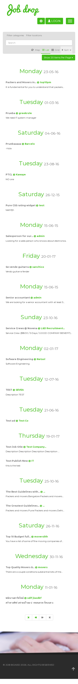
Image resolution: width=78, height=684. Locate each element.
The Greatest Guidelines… (23, 505)
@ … (42, 491)
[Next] (42, 617)
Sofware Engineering (20, 359)
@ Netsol (39, 359)
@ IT (31, 460)
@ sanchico (36, 266)
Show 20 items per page (58, 57)
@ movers (41, 567)
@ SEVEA (18, 389)
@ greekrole (24, 113)
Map (37, 49)
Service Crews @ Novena (22, 328)
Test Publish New (17, 460)
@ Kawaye (19, 174)
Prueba (11, 113)
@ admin (39, 236)
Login (56, 21)
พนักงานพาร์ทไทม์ (15, 598)
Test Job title (14, 446)
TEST (9, 389)
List (47, 49)
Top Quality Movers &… (20, 567)
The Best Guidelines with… (23, 491)
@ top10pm (44, 82)
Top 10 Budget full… (18, 536)
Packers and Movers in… (21, 82)
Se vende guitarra (17, 266)
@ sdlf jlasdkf (32, 598)
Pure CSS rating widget (21, 205)
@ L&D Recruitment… (51, 328)
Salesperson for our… (20, 236)
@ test (40, 205)
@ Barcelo (28, 143)
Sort (66, 49)
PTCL (9, 174)
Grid (57, 49)
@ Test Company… (34, 446)
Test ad (11, 420)
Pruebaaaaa (14, 143)
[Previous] (35, 617)
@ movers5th (39, 536)
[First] (28, 617)
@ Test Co (22, 420)
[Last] (49, 617)
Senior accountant (18, 297)
